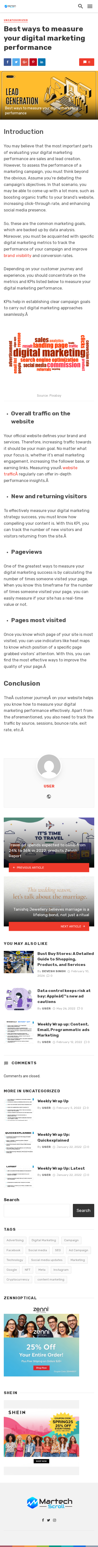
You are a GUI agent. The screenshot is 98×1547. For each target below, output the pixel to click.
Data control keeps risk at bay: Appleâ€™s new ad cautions (64, 996)
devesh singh (54, 971)
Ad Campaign (78, 1250)
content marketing (50, 1279)
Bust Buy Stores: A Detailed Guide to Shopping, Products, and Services (65, 959)
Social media (37, 1250)
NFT (27, 1269)
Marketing (78, 1260)
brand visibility (17, 255)
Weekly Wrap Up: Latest (61, 1168)
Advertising (15, 1240)
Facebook (13, 1250)
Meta (41, 1269)
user (49, 786)
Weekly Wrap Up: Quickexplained (53, 1137)
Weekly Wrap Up (53, 1101)
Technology (15, 1260)
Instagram (61, 1269)
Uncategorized (16, 20)
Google (12, 1269)
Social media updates (47, 1260)
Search (11, 1199)
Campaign (71, 1240)
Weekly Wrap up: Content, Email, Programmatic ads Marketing (63, 1030)
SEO (58, 1250)
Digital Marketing (44, 1240)
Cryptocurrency (18, 1279)
